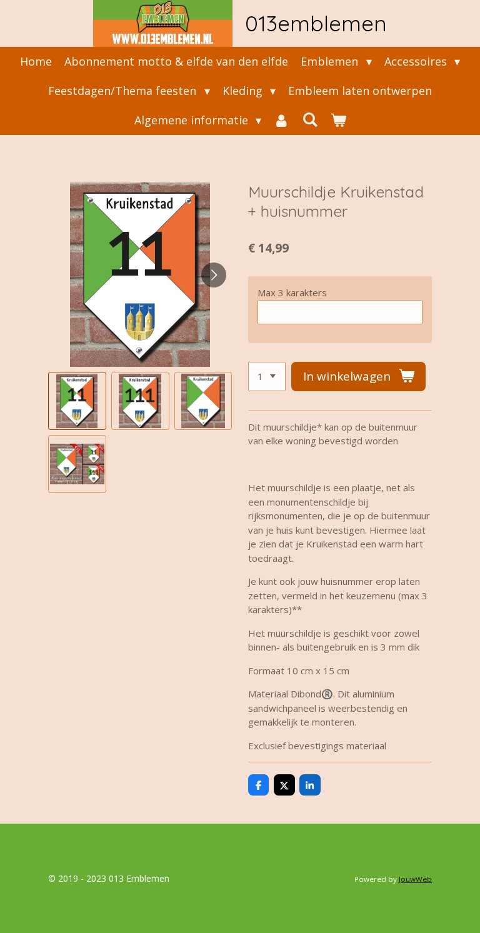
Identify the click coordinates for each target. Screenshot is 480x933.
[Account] (282, 120)
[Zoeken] (310, 119)
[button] (77, 401)
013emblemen (316, 23)
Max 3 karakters (292, 292)
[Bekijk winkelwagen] (338, 120)
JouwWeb (415, 879)
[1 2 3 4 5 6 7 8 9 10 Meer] (267, 376)
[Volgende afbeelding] (213, 274)
